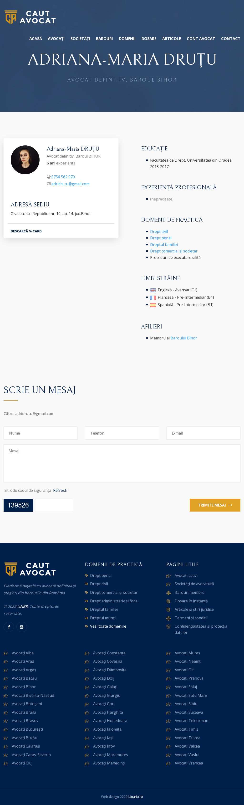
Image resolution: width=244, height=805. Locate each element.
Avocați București (27, 729)
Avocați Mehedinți (109, 763)
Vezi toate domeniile (108, 626)
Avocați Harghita (108, 712)
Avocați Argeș (24, 669)
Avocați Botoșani (27, 703)
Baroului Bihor (184, 338)
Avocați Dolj (103, 678)
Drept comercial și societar (174, 251)
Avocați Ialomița (107, 729)
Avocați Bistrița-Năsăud (33, 695)
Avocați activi (186, 575)
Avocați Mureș (187, 653)
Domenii (127, 38)
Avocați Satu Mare (191, 695)
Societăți (80, 38)
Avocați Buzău (24, 737)
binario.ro (135, 796)
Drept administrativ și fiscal (114, 601)
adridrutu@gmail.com (70, 183)
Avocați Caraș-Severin (31, 754)
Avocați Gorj (104, 703)
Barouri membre (189, 592)
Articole (171, 38)
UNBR (22, 606)
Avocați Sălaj (186, 686)
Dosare (149, 38)
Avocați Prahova (189, 678)
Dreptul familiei (164, 244)
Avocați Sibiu (186, 703)
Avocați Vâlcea (187, 746)
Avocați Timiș (186, 729)
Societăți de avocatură (194, 583)
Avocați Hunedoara (110, 720)
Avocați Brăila (24, 712)
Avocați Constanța (109, 653)
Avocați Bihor (24, 686)
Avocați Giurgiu (106, 695)
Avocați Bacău (24, 678)
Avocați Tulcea (187, 737)
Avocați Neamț (188, 661)
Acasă (35, 38)
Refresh (60, 490)
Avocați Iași (103, 737)
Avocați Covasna (107, 661)
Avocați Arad (23, 661)
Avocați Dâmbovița (110, 669)
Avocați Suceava (189, 712)
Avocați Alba (23, 653)
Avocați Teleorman (191, 720)
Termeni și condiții (191, 617)
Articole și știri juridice (194, 609)
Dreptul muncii (103, 617)
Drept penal (161, 238)
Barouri (104, 38)
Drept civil (159, 231)
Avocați (56, 38)
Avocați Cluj (22, 763)
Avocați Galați (105, 686)
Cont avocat (201, 38)
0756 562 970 (63, 176)
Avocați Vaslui (187, 754)
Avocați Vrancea (189, 763)
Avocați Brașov (25, 720)
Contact (230, 38)
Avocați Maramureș (110, 754)
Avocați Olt (184, 669)
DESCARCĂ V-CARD (26, 231)
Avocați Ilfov (104, 746)
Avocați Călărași (26, 746)
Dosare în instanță (191, 601)
